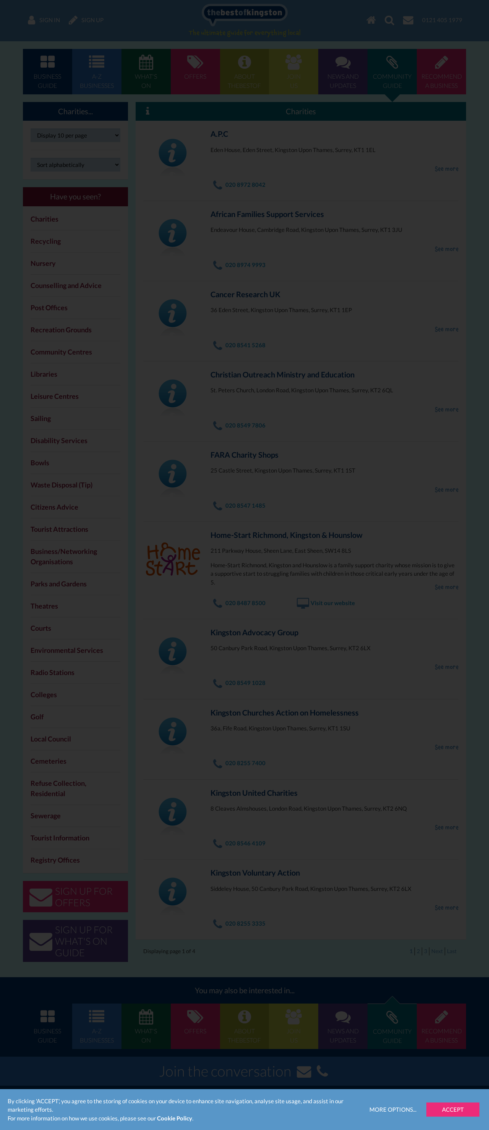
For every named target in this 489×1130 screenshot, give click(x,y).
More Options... (392, 1109)
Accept (453, 1109)
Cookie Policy (174, 1118)
